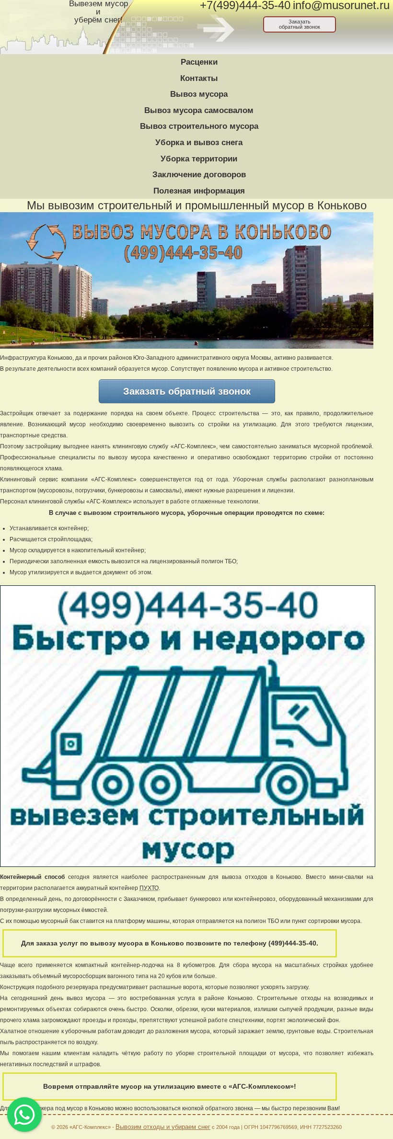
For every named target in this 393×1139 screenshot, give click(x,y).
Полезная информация (199, 190)
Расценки (199, 62)
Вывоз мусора (199, 94)
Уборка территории (199, 158)
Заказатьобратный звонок (299, 24)
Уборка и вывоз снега (199, 142)
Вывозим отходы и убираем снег (163, 1126)
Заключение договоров (199, 174)
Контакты (199, 78)
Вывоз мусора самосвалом (199, 110)
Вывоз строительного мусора (199, 126)
